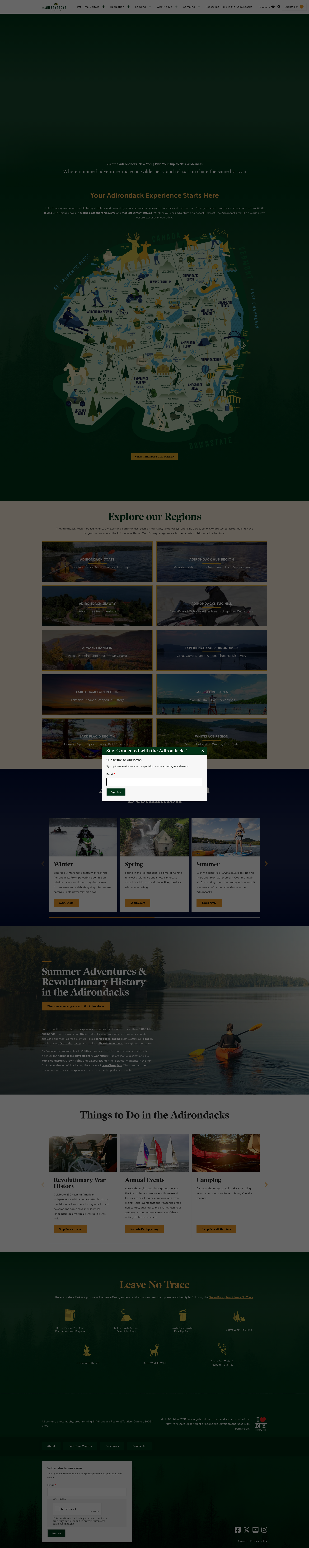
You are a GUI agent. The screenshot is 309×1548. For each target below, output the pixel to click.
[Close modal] (203, 750)
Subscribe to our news (123, 760)
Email (110, 774)
